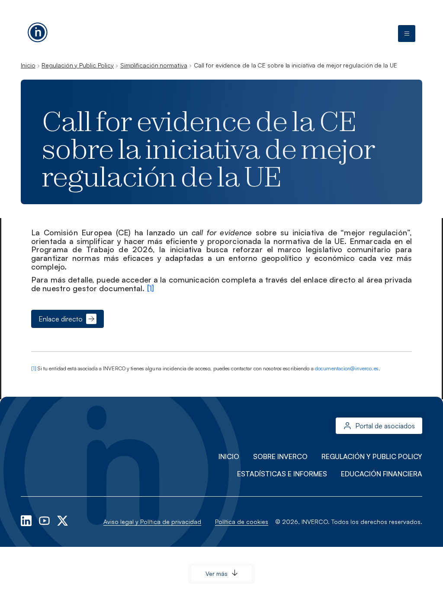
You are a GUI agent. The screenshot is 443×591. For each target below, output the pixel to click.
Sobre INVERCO (280, 456)
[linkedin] (27, 520)
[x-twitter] (62, 520)
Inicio (28, 65)
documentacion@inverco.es (347, 368)
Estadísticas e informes (282, 473)
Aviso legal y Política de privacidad (152, 521)
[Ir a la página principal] (38, 31)
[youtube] (45, 520)
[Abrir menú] (406, 33)
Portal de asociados (385, 425)
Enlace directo (61, 319)
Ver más (216, 573)
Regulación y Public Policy (78, 65)
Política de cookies (241, 521)
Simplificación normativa (153, 65)
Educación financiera (381, 473)
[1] (150, 288)
